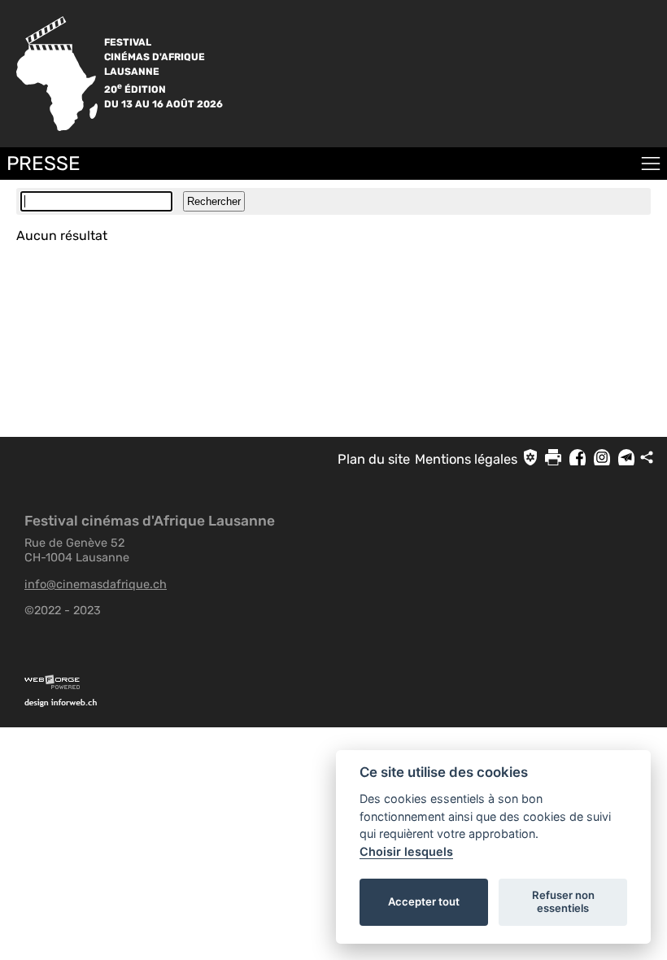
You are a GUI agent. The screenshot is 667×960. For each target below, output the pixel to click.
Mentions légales (466, 459)
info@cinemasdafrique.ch (95, 584)
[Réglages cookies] (530, 457)
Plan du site (374, 459)
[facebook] (577, 459)
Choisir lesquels (406, 851)
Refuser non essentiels (563, 901)
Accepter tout (424, 901)
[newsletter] (626, 459)
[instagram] (602, 459)
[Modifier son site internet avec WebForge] (345, 682)
